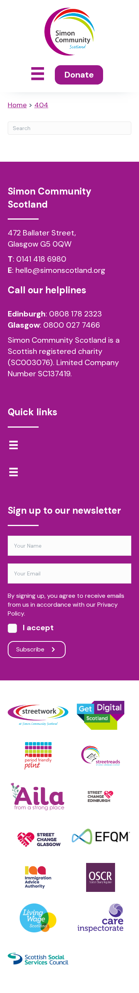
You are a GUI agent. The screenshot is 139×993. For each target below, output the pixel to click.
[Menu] (13, 445)
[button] (37, 649)
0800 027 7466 (71, 325)
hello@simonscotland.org (60, 270)
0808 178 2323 (75, 314)
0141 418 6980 (41, 259)
